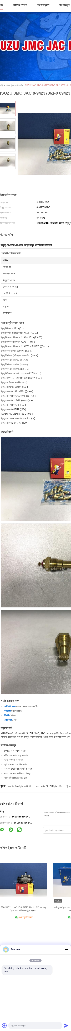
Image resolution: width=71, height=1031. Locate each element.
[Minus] (66, 949)
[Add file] (4, 1025)
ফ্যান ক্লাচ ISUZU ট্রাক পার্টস (49, 786)
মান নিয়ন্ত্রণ (64, 4)
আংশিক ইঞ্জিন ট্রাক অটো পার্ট (19, 786)
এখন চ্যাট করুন (54, 917)
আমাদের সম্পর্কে (20, 4)
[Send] (66, 1025)
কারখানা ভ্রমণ (43, 4)
